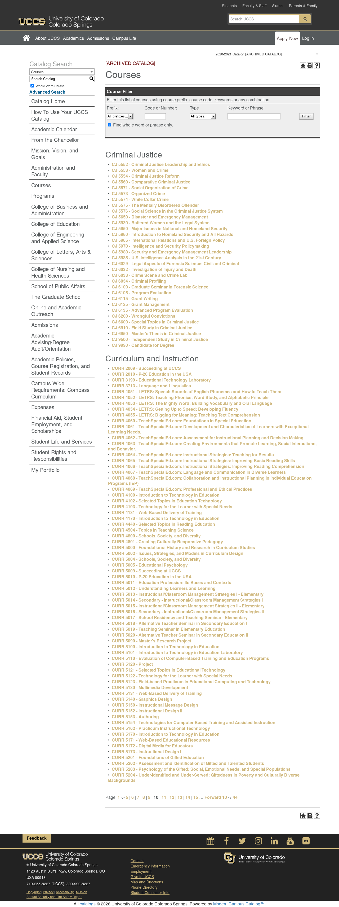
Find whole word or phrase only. (143, 125)
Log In (308, 38)
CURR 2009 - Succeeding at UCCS (146, 368)
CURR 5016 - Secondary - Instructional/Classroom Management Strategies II (188, 611)
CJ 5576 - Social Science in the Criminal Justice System (167, 211)
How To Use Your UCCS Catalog (59, 115)
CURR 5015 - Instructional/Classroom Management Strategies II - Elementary (188, 606)
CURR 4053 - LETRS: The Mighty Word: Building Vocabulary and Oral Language (192, 403)
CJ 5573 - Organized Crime (138, 193)
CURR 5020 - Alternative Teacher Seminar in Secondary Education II (180, 635)
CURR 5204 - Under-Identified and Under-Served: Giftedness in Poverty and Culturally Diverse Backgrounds (204, 777)
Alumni (277, 5)
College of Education (55, 223)
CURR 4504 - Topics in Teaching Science (153, 530)
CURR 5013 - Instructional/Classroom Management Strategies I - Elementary (188, 594)
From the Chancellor (55, 139)
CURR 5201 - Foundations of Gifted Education (158, 757)
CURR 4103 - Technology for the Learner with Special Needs (172, 506)
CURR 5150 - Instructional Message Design (155, 705)
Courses (41, 185)
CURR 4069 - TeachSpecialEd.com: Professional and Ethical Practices (182, 489)
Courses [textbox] (37, 71)
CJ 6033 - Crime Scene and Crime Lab (150, 275)
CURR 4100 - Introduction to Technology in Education (166, 495)
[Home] (26, 38)
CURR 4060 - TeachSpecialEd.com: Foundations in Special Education (181, 421)
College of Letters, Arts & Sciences (61, 255)
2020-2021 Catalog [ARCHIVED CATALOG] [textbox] (249, 53)
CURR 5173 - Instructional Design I (146, 751)
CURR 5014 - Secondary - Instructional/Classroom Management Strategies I (187, 600)
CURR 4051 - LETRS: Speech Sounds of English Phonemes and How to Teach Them (196, 391)
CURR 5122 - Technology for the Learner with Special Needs (172, 676)
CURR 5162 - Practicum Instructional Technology (161, 728)
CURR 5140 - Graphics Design (142, 699)
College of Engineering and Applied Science (57, 237)
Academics (73, 38)
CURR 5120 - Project (132, 664)
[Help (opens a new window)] (317, 65)
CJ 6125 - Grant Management (141, 304)
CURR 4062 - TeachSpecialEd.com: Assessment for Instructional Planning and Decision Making (208, 438)
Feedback (37, 838)
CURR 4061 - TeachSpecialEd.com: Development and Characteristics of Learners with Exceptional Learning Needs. (208, 429)
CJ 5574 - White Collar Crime (140, 199)
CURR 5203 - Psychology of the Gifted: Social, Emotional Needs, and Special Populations (201, 769)
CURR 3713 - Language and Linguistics (151, 386)
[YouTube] (290, 842)
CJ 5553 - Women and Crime (140, 170)
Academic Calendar (54, 129)
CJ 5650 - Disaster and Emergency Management (160, 217)
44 (235, 797)
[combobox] (267, 54)
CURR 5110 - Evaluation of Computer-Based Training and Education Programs (190, 658)
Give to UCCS (142, 876)
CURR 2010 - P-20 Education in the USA (152, 374)
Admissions (98, 38)
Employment (141, 871)
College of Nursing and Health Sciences (58, 272)
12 (172, 797)
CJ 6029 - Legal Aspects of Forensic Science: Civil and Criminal (175, 263)
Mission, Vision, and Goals (54, 153)
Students (229, 5)
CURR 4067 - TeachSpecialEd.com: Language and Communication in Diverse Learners (199, 472)
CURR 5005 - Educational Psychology (150, 565)
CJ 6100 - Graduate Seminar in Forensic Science (160, 287)
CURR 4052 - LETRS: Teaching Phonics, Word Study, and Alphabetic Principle (190, 397)
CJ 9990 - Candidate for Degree (143, 345)
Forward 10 (215, 797)
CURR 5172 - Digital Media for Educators (152, 746)
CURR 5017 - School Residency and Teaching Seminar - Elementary (180, 617)
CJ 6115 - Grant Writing (135, 298)
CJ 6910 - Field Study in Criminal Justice (152, 328)
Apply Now (287, 38)
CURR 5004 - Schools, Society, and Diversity (156, 559)
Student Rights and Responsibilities (53, 455)
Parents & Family (303, 5)
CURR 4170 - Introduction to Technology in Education (166, 518)
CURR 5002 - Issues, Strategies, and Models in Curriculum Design (177, 553)
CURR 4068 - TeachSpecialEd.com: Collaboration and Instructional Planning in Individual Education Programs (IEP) (210, 480)
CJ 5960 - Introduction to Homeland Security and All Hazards (172, 234)
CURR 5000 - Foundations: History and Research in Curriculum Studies (183, 547)
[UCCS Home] (94, 20)
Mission (81, 892)
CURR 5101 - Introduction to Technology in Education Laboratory (177, 652)
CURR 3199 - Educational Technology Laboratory (161, 380)
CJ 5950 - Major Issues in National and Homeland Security (170, 228)
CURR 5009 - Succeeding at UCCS (146, 571)
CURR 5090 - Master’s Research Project (151, 641)
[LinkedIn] (274, 842)
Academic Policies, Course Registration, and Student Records (60, 365)
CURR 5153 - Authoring (135, 716)
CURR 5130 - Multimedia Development (150, 687)
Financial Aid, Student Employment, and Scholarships (56, 424)
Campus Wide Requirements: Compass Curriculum (60, 389)
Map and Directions (147, 881)
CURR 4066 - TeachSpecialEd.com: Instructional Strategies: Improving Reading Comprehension (208, 466)
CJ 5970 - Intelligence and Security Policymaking (160, 246)
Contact (137, 860)
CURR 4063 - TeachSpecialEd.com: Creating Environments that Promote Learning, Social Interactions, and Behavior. (212, 446)
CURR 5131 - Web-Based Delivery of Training (157, 693)
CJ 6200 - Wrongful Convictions (143, 316)
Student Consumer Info (150, 892)
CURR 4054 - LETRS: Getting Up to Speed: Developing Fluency (175, 409)
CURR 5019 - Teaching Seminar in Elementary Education (168, 629)
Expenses (42, 407)
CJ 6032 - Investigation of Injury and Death (154, 269)
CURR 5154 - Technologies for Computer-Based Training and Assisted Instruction (193, 722)
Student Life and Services (61, 441)
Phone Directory (144, 887)
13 (179, 797)
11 (164, 797)
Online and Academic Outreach (56, 310)
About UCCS (47, 38)
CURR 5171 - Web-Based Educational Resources (161, 740)
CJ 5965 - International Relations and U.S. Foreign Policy (168, 240)
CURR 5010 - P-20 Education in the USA (152, 576)
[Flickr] (306, 842)
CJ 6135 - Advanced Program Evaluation (152, 310)
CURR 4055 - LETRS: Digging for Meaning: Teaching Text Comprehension (186, 415)
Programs (42, 195)
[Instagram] (258, 842)
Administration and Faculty (53, 171)
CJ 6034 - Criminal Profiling (139, 281)
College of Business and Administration (59, 210)
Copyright (33, 892)
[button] (305, 18)
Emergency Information (150, 866)
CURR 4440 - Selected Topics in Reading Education (163, 524)
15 (195, 797)
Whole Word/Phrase (50, 86)
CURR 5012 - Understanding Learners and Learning (164, 588)
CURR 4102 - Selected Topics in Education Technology (167, 501)
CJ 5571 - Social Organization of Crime (150, 188)
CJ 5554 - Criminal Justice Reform (146, 176)
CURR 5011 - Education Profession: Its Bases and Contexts (171, 582)
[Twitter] (242, 842)
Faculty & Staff (254, 5)
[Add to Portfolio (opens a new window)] (303, 65)
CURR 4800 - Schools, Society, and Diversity (156, 536)
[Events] (210, 842)
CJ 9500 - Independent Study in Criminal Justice (160, 339)
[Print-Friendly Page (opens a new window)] (310, 65)
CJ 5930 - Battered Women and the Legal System (160, 223)
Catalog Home (48, 101)
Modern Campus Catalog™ (239, 904)
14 (187, 797)
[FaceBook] (226, 842)
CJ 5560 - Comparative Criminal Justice (151, 182)
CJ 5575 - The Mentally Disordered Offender (155, 205)
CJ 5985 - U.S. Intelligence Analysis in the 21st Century (166, 258)
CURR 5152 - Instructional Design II (147, 711)
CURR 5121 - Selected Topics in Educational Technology (168, 670)
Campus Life (124, 38)
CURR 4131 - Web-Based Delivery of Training (157, 512)
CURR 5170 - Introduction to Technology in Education (166, 734)
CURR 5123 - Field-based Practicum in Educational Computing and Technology (191, 681)
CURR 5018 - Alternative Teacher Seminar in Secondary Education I (179, 623)
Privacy (48, 892)
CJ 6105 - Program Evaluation (141, 293)
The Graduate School (56, 296)
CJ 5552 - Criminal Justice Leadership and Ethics (161, 164)
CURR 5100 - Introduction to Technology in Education (166, 646)
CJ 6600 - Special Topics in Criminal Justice (155, 322)
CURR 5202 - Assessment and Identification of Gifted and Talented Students (188, 763)
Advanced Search (47, 92)
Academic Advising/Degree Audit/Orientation (51, 341)
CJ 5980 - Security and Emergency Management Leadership (172, 252)
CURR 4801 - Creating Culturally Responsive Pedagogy (167, 541)
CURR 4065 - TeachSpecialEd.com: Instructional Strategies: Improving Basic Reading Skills (203, 460)
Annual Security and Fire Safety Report (54, 896)
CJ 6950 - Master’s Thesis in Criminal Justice (156, 333)
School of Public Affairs (58, 286)
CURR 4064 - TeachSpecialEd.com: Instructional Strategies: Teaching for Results (193, 455)
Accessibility (65, 892)
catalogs (88, 904)
